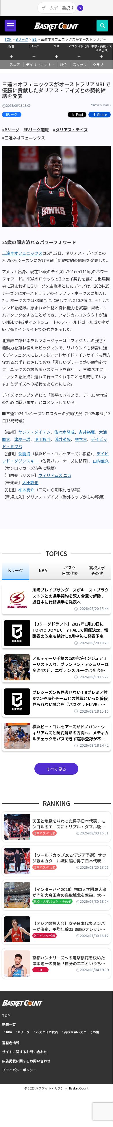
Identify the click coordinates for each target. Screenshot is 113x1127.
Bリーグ (34, 46)
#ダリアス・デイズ (70, 129)
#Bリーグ (10, 129)
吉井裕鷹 (87, 432)
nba (43, 570)
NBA (56, 46)
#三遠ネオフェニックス (23, 138)
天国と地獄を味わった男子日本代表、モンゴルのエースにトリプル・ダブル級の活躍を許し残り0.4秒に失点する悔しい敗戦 (69, 824)
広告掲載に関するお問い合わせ (26, 1060)
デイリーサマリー (40, 64)
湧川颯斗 (42, 439)
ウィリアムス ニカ (54, 475)
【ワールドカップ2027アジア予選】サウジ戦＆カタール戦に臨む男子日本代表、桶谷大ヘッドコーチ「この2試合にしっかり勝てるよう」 (70, 858)
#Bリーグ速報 (36, 129)
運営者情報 (10, 1042)
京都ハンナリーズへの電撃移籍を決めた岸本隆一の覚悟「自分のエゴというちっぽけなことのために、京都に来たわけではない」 (68, 960)
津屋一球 (22, 439)
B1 (40, 970)
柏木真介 (26, 490)
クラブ (98, 64)
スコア (15, 64)
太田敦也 (30, 482)
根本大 (81, 439)
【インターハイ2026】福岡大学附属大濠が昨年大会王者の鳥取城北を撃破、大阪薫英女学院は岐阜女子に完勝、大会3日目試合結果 (70, 892)
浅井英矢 (63, 439)
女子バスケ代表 (44, 935)
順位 (63, 64)
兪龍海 (24, 453)
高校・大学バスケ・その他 (52, 901)
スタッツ (80, 64)
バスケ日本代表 (79, 46)
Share (102, 114)
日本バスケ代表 (44, 833)
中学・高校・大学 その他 (101, 47)
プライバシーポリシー (19, 1069)
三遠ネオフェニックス (22, 253)
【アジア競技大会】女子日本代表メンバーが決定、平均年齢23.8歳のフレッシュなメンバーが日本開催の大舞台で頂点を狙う (68, 926)
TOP (6, 1015)
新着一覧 (9, 1024)
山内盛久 (101, 461)
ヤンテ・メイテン (34, 432)
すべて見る (56, 769)
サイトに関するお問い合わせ (24, 1051)
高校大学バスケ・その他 (81, 1032)
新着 (11, 46)
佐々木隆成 (64, 432)
